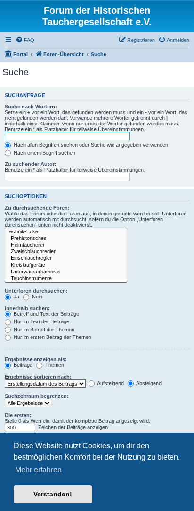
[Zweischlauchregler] (66, 251)
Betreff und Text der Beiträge (45, 314)
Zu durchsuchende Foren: (37, 208)
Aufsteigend (110, 383)
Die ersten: (18, 415)
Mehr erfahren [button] (38, 470)
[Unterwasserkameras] (66, 272)
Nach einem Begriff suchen (43, 153)
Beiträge (22, 365)
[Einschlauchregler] (66, 258)
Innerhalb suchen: (27, 308)
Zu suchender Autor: (31, 164)
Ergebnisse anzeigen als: (36, 359)
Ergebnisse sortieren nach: (38, 376)
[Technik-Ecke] (66, 232)
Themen (54, 365)
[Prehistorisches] (66, 238)
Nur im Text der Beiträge (40, 321)
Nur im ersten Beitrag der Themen (51, 337)
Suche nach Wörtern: (31, 106)
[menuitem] (25, 40)
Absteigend (148, 383)
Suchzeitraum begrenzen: (37, 396)
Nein (36, 296)
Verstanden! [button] (52, 494)
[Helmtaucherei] (66, 245)
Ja (15, 296)
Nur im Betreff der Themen (43, 329)
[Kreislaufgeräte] (66, 265)
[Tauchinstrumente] (66, 278)
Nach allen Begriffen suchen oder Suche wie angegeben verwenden (90, 145)
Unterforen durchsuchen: (36, 291)
